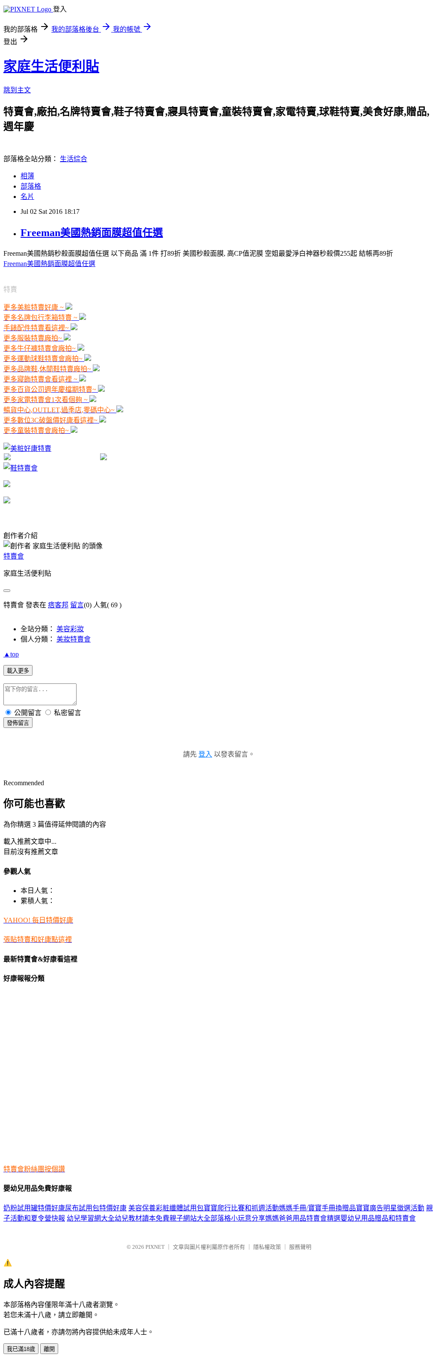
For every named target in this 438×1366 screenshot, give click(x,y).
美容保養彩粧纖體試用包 (166, 1208)
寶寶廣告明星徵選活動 (390, 1208)
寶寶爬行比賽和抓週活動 (241, 1208)
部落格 (31, 186)
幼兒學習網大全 (91, 1218)
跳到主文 (17, 90)
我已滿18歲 (21, 1349)
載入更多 (18, 671)
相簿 (27, 176)
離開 (49, 1349)
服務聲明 (300, 1247)
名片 (27, 196)
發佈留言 (18, 723)
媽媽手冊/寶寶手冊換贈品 (317, 1208)
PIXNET (155, 1247)
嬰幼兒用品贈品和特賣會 (378, 1218)
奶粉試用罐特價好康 (34, 1208)
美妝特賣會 (73, 639)
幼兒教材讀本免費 (142, 1218)
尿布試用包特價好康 (96, 1208)
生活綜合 (73, 159)
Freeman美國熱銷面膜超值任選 (92, 232)
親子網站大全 (189, 1218)
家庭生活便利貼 (51, 66)
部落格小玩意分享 (237, 1218)
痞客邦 (58, 605)
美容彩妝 (70, 629)
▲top (11, 654)
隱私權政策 (267, 1247)
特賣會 (13, 556)
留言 (77, 605)
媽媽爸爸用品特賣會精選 (302, 1218)
